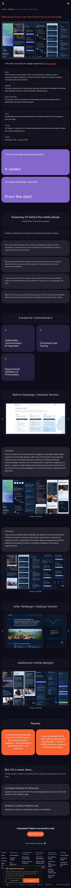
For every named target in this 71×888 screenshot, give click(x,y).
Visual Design (64, 855)
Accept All (31, 880)
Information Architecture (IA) (64, 864)
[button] (68, 3)
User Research (14, 855)
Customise (14, 880)
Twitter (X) (48, 884)
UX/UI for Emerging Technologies (52, 871)
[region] (22, 875)
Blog (2, 868)
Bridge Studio (49, 63)
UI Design (63, 852)
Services (4, 858)
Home (4, 9)
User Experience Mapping (13, 864)
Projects (11, 9)
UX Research (14, 852)
